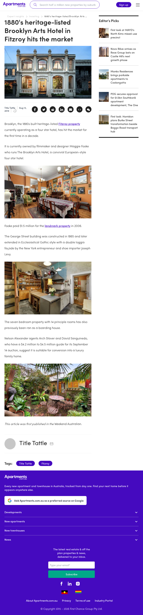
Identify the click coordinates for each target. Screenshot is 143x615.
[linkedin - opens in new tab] (69, 583)
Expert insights (15, 16)
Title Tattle (33, 442)
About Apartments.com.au (42, 600)
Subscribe (71, 574)
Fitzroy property (69, 124)
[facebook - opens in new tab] (61, 583)
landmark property (57, 226)
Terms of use (82, 600)
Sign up (123, 5)
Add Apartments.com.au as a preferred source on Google (49, 500)
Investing (34, 16)
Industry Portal (104, 600)
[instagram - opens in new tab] (78, 583)
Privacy (66, 600)
